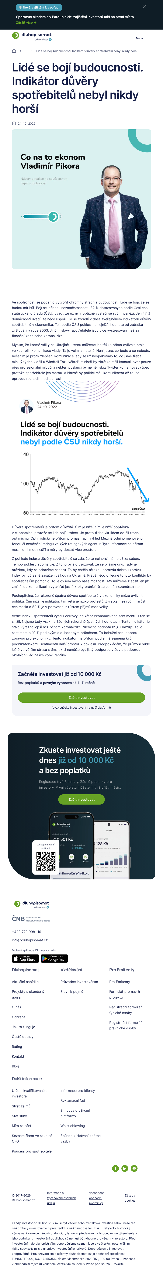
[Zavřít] (145, 6)
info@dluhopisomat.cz (30, 940)
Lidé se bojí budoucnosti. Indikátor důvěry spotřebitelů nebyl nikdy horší (86, 51)
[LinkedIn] (124, 1168)
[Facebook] (115, 1168)
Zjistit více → (26, 22)
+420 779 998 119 (26, 932)
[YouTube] (134, 1168)
